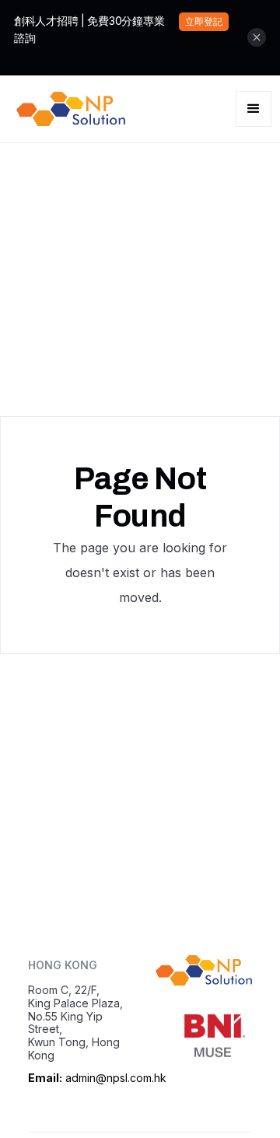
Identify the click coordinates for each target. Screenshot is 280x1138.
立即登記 (203, 21)
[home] (67, 109)
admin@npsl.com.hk (115, 1077)
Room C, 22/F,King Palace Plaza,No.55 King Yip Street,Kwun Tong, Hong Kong (75, 1022)
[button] (253, 109)
